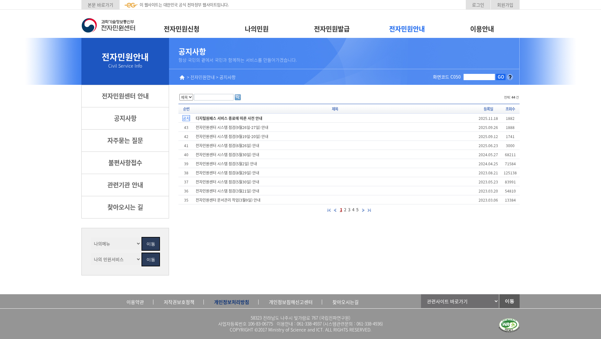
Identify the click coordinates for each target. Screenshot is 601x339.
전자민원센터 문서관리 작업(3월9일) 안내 (228, 200)
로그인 (478, 5)
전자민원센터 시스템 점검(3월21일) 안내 (227, 190)
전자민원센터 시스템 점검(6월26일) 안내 (227, 145)
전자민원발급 (332, 28)
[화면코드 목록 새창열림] (510, 77)
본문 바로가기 (100, 5)
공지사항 (125, 118)
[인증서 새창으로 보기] (509, 325)
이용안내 (482, 28)
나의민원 (257, 28)
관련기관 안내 (125, 184)
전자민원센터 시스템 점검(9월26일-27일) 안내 (232, 127)
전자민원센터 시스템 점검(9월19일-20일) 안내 (232, 136)
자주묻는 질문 (125, 140)
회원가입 (505, 5)
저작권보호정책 (179, 302)
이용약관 (135, 302)
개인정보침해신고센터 (291, 302)
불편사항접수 (125, 162)
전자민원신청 (181, 28)
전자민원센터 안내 (125, 95)
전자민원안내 (407, 28)
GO (501, 77)
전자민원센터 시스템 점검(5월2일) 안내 (226, 163)
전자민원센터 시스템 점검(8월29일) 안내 (227, 172)
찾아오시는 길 (125, 207)
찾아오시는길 (345, 302)
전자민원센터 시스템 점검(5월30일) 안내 (227, 154)
